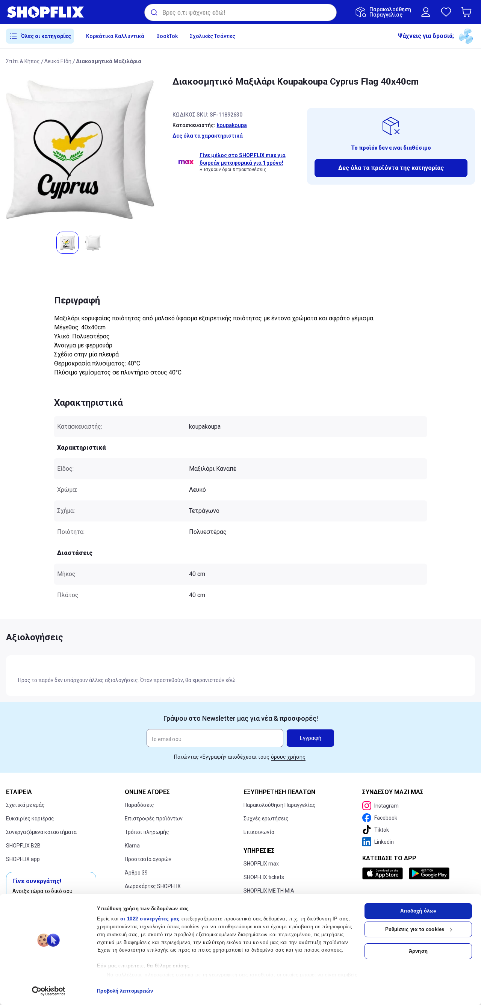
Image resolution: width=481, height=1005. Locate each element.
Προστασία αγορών (148, 859)
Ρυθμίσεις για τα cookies (414, 929)
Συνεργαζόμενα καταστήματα (41, 832)
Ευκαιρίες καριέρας (30, 819)
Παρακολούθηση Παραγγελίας (280, 805)
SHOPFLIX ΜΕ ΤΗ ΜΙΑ (269, 891)
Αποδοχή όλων (418, 911)
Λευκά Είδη (57, 61)
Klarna (132, 846)
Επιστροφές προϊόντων (154, 819)
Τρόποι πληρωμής (147, 832)
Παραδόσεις (139, 805)
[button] (468, 12)
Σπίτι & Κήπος (23, 61)
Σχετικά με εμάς (25, 805)
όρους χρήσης (288, 757)
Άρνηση (418, 951)
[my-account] (425, 12)
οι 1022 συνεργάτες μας (150, 919)
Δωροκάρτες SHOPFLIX (153, 886)
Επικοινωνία (259, 832)
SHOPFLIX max (261, 864)
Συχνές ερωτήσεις (266, 819)
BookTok (167, 36)
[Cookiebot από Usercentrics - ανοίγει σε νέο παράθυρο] (49, 991)
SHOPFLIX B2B (23, 846)
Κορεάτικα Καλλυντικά (115, 36)
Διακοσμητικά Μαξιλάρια (108, 61)
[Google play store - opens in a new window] (429, 873)
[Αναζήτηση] (153, 12)
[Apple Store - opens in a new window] (384, 873)
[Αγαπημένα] (446, 12)
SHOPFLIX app (23, 859)
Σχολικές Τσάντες (212, 36)
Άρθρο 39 (136, 873)
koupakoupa (232, 125)
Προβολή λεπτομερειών (125, 991)
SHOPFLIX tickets (264, 877)
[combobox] (240, 12)
